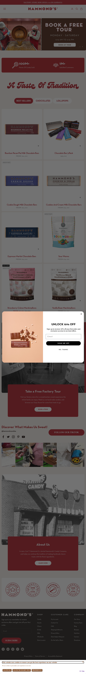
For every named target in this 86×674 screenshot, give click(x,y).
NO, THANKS (63, 349)
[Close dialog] (81, 314)
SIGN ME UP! (63, 343)
